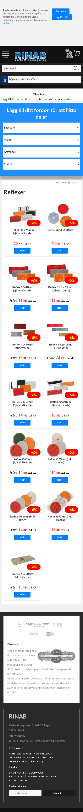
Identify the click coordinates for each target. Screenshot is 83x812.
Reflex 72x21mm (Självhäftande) (60, 403)
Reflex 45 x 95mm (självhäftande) (23, 231)
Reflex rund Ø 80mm (60, 229)
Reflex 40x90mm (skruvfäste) (22, 346)
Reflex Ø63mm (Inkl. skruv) (60, 460)
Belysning (66, 182)
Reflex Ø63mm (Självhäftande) (23, 460)
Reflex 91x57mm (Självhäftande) (22, 403)
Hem (58, 182)
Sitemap (60, 740)
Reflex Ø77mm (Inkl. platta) (60, 518)
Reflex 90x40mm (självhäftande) (22, 288)
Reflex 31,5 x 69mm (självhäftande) (60, 288)
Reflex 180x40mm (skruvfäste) (60, 346)
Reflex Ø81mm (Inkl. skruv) (22, 518)
